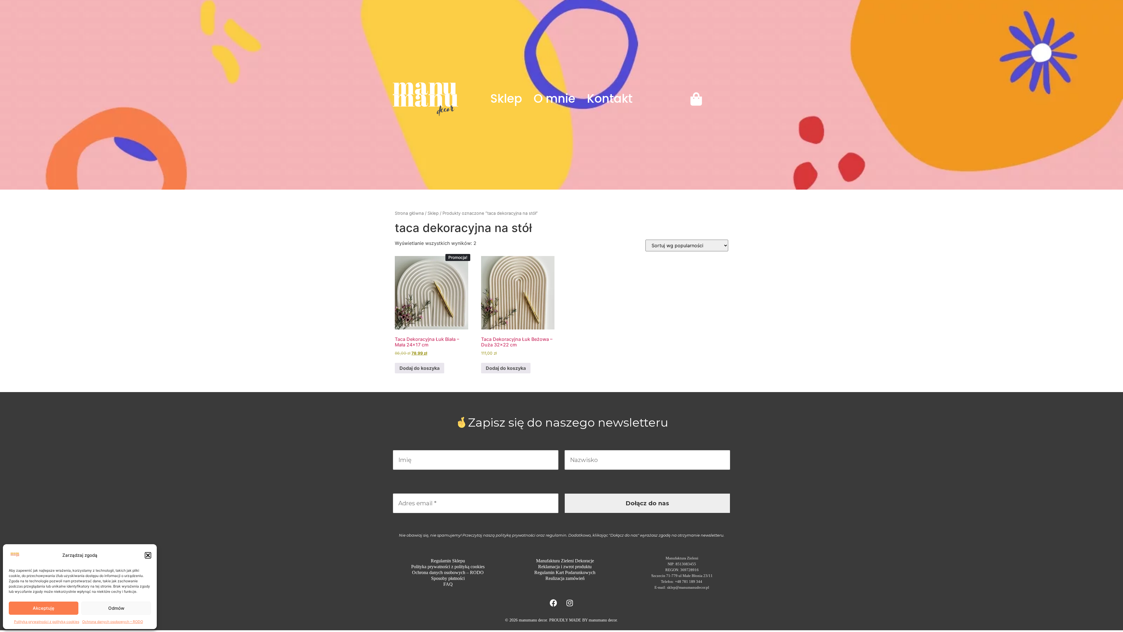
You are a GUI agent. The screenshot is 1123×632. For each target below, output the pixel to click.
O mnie (554, 98)
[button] (148, 555)
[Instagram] (569, 603)
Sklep (506, 98)
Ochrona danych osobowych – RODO (112, 621)
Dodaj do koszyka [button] (419, 368)
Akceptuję (43, 608)
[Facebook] (553, 603)
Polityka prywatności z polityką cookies (46, 621)
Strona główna (409, 213)
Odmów (116, 608)
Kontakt (610, 98)
